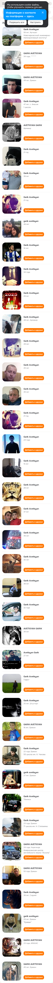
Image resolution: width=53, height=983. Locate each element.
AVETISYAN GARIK (33, 125)
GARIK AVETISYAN (33, 53)
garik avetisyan (31, 221)
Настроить (35, 22)
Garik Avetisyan (31, 29)
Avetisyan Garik (31, 652)
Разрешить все (16, 22)
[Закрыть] (42, 13)
